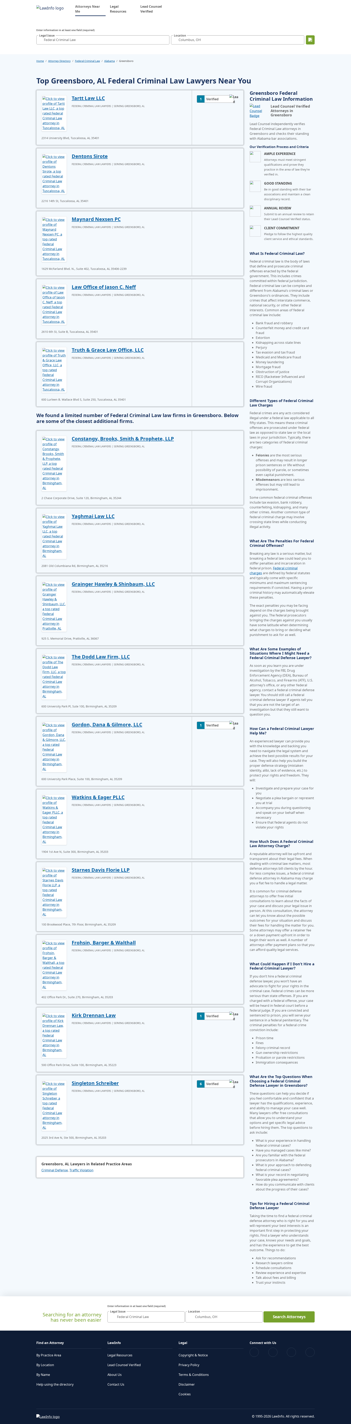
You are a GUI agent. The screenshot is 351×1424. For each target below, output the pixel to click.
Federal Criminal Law (87, 61)
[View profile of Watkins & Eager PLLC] (54, 819)
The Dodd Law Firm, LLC (101, 656)
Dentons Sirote (90, 156)
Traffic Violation (81, 1170)
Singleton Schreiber (95, 1083)
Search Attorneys (289, 1316)
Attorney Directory (59, 61)
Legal (183, 1343)
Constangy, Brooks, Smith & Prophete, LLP (123, 438)
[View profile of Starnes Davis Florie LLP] (54, 892)
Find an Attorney (50, 1343)
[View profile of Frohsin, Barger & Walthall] (54, 964)
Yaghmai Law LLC (93, 516)
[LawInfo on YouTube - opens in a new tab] (291, 1352)
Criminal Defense (54, 1170)
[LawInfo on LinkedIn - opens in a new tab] (310, 1352)
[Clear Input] (165, 39)
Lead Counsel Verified (151, 9)
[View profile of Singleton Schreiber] (54, 1105)
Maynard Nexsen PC (96, 219)
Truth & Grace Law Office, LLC (108, 349)
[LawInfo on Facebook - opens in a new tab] (254, 1352)
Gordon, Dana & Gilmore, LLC (107, 724)
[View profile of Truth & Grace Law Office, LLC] (54, 369)
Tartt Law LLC (88, 98)
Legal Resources (118, 9)
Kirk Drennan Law (94, 1015)
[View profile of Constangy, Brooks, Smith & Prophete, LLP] (54, 463)
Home (40, 61)
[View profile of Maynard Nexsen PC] (54, 239)
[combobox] (102, 39)
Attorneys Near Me (90, 9)
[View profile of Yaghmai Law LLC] (54, 536)
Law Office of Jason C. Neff (104, 286)
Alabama (109, 61)
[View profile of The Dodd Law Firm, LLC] (54, 676)
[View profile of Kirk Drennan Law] (54, 1035)
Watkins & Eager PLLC (98, 797)
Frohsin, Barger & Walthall (104, 942)
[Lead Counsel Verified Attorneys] (258, 111)
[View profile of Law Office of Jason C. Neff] (54, 304)
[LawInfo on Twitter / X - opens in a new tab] (272, 1352)
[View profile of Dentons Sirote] (54, 173)
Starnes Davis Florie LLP (101, 869)
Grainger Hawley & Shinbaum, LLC (113, 584)
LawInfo (114, 1343)
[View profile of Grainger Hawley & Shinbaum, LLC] (54, 606)
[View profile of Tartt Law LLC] (54, 113)
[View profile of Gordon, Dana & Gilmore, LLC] (54, 746)
